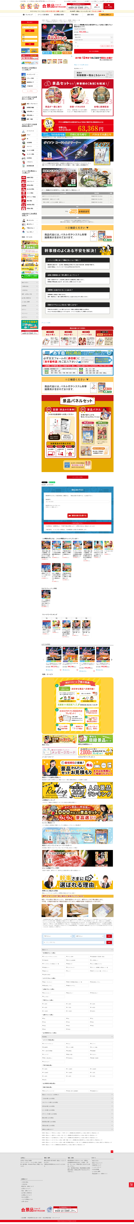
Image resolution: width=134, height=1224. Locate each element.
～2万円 (45, 1076)
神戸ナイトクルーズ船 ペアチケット (100, 971)
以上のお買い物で (86, 11)
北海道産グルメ (95, 1091)
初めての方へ (25, 282)
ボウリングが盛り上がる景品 (49, 1114)
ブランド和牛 (70, 956)
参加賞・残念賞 (95, 1058)
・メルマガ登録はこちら (26, 1199)
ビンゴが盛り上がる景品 (48, 1110)
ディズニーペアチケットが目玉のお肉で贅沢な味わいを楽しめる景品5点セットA (66, 632)
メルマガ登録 (93, 1)
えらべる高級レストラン (97, 963)
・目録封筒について (96, 1165)
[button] (43, 659)
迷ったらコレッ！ (47, 993)
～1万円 (93, 1072)
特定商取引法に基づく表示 (34, 1217)
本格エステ (70, 963)
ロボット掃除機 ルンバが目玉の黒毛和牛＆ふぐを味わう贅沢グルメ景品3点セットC (56, 576)
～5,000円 (46, 1072)
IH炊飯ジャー (46, 967)
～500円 (45, 1069)
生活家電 (45, 1047)
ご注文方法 (24, 290)
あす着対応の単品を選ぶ (49, 1083)
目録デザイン (77, 34)
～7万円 (69, 1007)
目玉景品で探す (59, 14)
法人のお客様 (67, 1)
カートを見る (108, 7)
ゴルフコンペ (46, 1061)
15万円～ (94, 1011)
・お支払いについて (25, 1188)
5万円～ (45, 1079)
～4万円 (69, 1004)
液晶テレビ (46, 971)
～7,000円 (70, 1072)
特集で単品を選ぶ (47, 1087)
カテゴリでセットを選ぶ (49, 978)
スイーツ (93, 1043)
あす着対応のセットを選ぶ (50, 1032)
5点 (68, 1018)
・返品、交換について (26, 1190)
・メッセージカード (96, 1167)
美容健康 (93, 1050)
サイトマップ (56, 1217)
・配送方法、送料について (27, 1186)
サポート (94, 1157)
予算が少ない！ (95, 993)
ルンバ (69, 971)
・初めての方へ (95, 1160)
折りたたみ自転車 (71, 960)
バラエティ (94, 1054)
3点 (44, 1018)
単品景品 (44, 1036)
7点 (92, 1018)
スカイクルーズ (71, 967)
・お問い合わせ (24, 1201)
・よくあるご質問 (95, 1171)
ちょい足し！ (46, 996)
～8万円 (93, 1007)
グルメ (69, 1043)
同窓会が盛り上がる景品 (48, 1125)
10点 (45, 1022)
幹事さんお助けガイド (47, 1129)
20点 (93, 1022)
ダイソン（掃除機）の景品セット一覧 (71, 20)
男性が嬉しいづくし (48, 985)
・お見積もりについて (26, 1195)
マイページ (80, 1)
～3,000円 (94, 1069)
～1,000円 (70, 1069)
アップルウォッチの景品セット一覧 (51, 963)
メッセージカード (78, 39)
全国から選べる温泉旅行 (73, 1091)
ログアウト (24, 317)
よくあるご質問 (26, 301)
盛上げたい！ (70, 993)
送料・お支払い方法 (27, 294)
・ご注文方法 (23, 1184)
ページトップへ (112, 1151)
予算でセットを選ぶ (48, 1000)
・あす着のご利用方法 (26, 1192)
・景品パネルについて (96, 1162)
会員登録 (74, 1)
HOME (43, 20)
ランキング (29, 14)
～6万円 (45, 1007)
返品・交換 (71, 1157)
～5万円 (93, 1004)
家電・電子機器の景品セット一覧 (75, 982)
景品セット (48, 20)
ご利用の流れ (25, 286)
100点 (69, 1029)
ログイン (24, 309)
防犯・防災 (70, 1054)
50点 (45, 1029)
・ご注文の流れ (24, 1182)
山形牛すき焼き (47, 974)
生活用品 (69, 1050)
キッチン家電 (70, 1047)
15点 (69, 1022)
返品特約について (78, 68)
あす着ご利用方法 (26, 298)
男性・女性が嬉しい (48, 1058)
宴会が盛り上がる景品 (47, 1117)
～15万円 (70, 1011)
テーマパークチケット (48, 1043)
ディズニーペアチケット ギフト (50, 956)
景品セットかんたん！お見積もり (50, 1094)
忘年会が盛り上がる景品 (48, 1106)
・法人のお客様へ (24, 1197)
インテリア (46, 1054)
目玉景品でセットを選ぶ (57, 20)
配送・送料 (47, 1157)
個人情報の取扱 (47, 1217)
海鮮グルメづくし (71, 985)
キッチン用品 (94, 1047)
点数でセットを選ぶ (48, 1014)
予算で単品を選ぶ (47, 1065)
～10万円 (46, 1011)
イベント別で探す (43, 14)
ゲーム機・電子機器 (48, 1050)
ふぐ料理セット (95, 960)
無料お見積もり (106, 14)
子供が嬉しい (70, 1058)
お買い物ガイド (109, 1)
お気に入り (97, 7)
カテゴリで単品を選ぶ (48, 1040)
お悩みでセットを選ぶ (48, 989)
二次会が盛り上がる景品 (48, 1098)
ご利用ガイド (24, 1179)
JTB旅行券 (46, 960)
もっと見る (30, 91)
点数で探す (90, 14)
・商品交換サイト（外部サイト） (99, 1173)
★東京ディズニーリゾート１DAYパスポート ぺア (46, 575)
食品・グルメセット (48, 982)
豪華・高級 (65, 1140)
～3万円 (45, 1004)
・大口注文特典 (95, 1169)
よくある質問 (101, 1)
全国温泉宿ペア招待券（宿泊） (98, 956)
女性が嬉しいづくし (96, 982)
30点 (69, 1025)
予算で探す (74, 14)
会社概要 (87, 1)
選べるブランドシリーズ (49, 1091)
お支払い (23, 1157)
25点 (45, 1025)
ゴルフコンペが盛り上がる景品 (50, 1102)
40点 (93, 1025)
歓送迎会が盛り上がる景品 (49, 1121)
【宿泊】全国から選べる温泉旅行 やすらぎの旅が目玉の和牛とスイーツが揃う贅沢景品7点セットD (46, 554)
